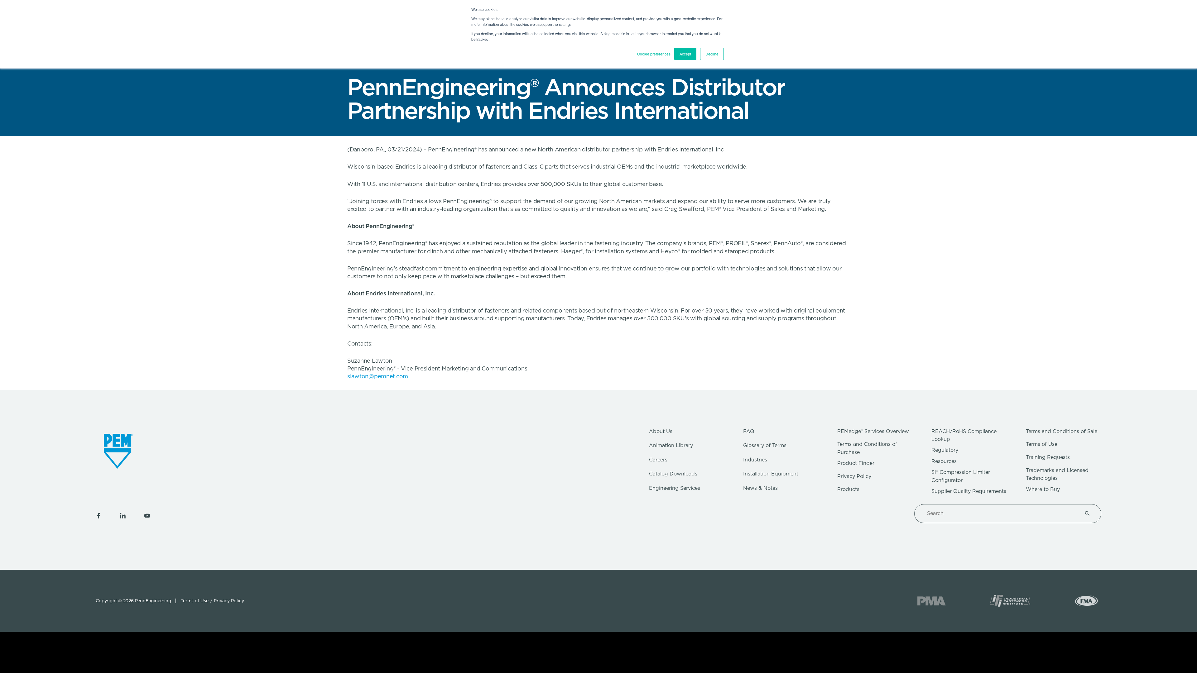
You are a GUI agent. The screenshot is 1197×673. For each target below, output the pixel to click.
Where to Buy (1043, 489)
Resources (944, 461)
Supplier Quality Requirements (968, 491)
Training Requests (1048, 457)
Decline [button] (712, 53)
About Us (660, 431)
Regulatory (944, 450)
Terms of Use (1041, 444)
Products (848, 489)
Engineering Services (674, 488)
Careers (658, 460)
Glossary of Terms (764, 445)
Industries (755, 460)
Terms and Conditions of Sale (1061, 431)
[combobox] (1000, 513)
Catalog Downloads (673, 474)
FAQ (748, 431)
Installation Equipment (770, 474)
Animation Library (671, 445)
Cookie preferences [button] (654, 53)
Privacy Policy (854, 476)
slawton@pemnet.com (377, 376)
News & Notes (760, 488)
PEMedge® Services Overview (873, 431)
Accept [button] (685, 53)
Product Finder (855, 463)
